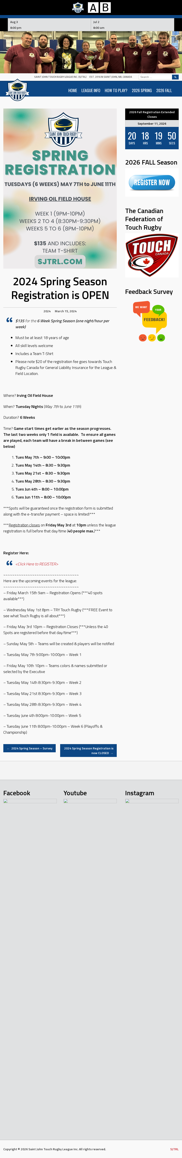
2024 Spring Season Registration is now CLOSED (88, 750)
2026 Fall (164, 90)
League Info (90, 90)
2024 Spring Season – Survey (29, 748)
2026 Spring (142, 90)
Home (72, 90)
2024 (47, 311)
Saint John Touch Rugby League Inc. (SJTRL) (60, 77)
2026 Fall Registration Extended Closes (152, 114)
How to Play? (116, 90)
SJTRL (174, 1149)
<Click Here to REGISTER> (36, 564)
